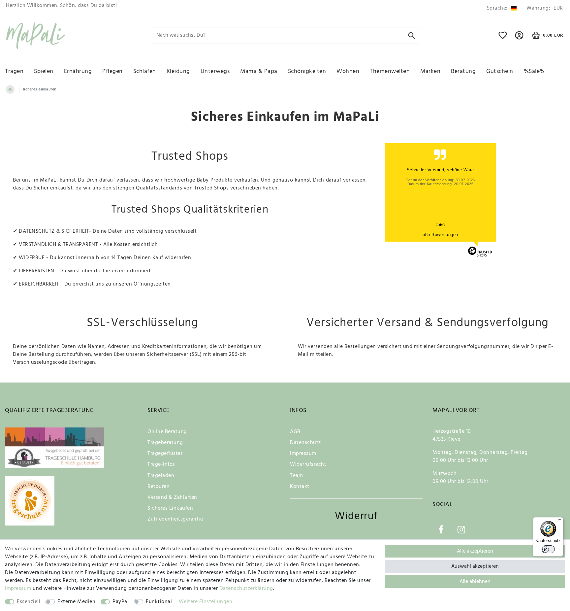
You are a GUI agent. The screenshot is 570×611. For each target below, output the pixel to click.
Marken (430, 71)
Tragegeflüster (164, 453)
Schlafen (144, 71)
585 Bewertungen (440, 234)
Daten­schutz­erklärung (246, 588)
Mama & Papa (258, 71)
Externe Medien (76, 602)
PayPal (120, 602)
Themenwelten (390, 71)
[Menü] (559, 521)
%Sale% (534, 71)
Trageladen (160, 475)
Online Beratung (167, 431)
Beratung (463, 71)
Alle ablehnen (475, 581)
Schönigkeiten (307, 71)
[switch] (548, 549)
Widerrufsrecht (308, 464)
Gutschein (499, 71)
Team (296, 475)
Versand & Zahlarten (172, 497)
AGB (295, 431)
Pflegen (112, 71)
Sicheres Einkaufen (170, 508)
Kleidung (178, 71)
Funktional (159, 602)
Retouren (158, 486)
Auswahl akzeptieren (475, 566)
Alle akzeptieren (475, 551)
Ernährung (78, 71)
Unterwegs (215, 71)
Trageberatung (165, 442)
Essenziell (28, 602)
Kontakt (299, 486)
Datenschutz (305, 442)
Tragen (14, 71)
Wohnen (347, 71)
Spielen (43, 71)
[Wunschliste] (502, 38)
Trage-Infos (161, 464)
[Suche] (412, 35)
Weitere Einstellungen (206, 602)
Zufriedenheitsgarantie (175, 519)
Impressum (303, 453)
